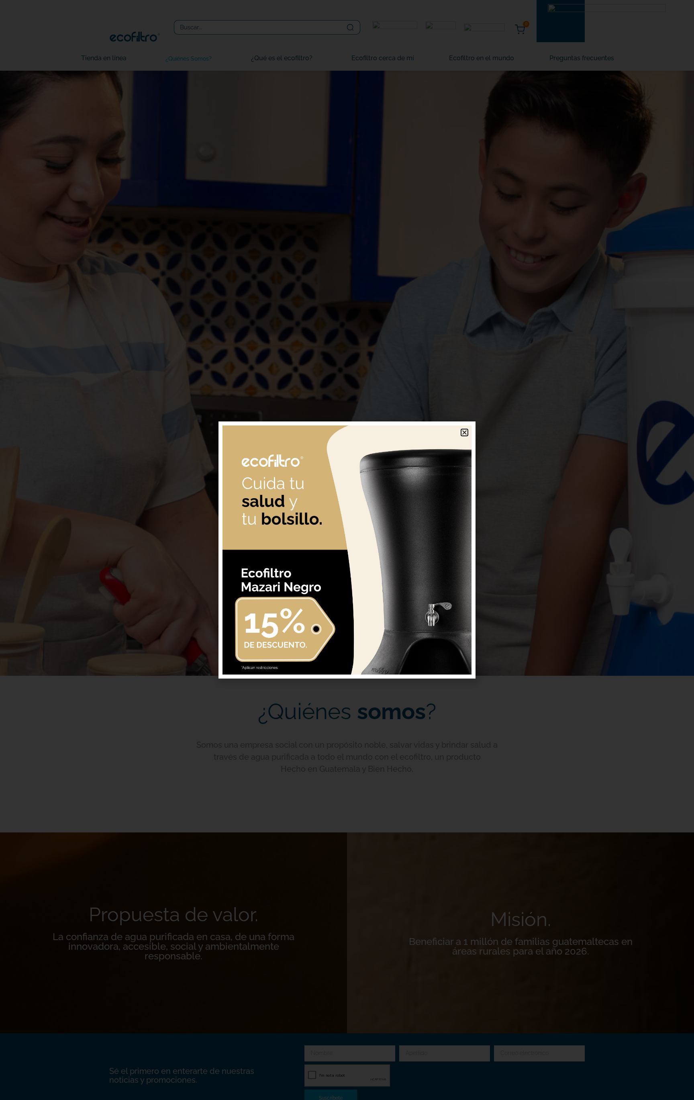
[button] (464, 432)
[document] (347, 550)
